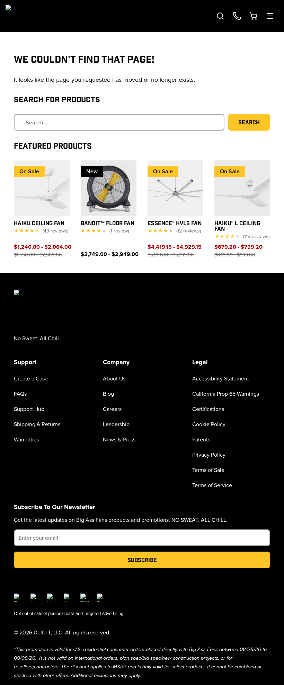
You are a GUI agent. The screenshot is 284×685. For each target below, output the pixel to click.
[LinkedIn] (51, 598)
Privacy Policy (208, 454)
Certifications (208, 409)
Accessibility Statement (220, 378)
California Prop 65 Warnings (225, 393)
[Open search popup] (220, 16)
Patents (201, 439)
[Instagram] (34, 598)
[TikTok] (84, 598)
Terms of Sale (208, 470)
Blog (108, 393)
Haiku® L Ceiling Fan (237, 226)
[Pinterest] (101, 598)
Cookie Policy (208, 424)
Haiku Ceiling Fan (39, 223)
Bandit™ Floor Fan (107, 223)
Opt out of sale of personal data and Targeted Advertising (68, 613)
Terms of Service (212, 485)
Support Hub (29, 409)
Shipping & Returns (37, 424)
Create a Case (31, 378)
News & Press (119, 439)
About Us (114, 378)
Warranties (26, 439)
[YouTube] (68, 598)
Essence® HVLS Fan (175, 223)
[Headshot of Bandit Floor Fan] (108, 188)
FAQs (20, 393)
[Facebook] (18, 598)
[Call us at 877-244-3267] (237, 16)
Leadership (116, 424)
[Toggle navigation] (270, 16)
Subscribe (142, 559)
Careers (112, 409)
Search (249, 122)
